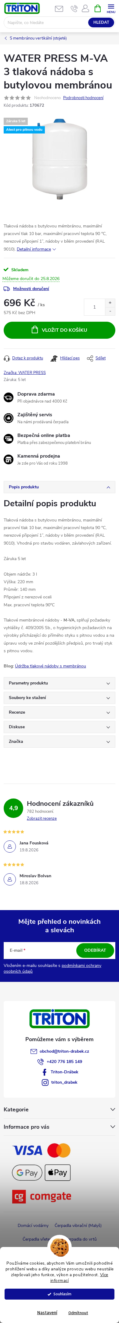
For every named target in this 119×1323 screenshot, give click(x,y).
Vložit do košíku (64, 330)
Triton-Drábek (64, 1072)
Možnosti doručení (31, 289)
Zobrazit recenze (42, 818)
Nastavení (47, 1313)
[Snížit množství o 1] (110, 311)
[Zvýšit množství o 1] (110, 303)
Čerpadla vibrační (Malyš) (78, 1225)
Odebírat (95, 950)
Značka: (25, 373)
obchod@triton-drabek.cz (64, 1051)
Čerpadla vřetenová (41, 1239)
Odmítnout (78, 1313)
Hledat (101, 22)
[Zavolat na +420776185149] (74, 8)
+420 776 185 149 (64, 1062)
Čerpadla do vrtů (81, 1239)
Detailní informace (34, 249)
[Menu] (111, 8)
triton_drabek (64, 1082)
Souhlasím (62, 1294)
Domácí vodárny (33, 1225)
